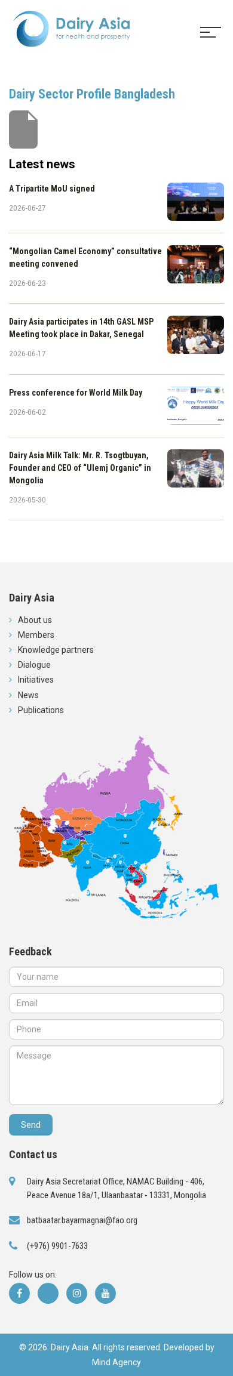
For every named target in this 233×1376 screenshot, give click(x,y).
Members (36, 635)
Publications (41, 710)
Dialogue (34, 665)
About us (35, 620)
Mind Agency (116, 1362)
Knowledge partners (56, 650)
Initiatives (36, 679)
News (28, 695)
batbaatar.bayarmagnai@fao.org (82, 1220)
